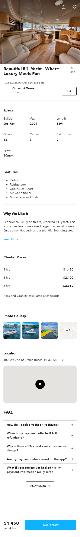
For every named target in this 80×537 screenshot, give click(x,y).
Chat (69, 91)
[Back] (4, 6)
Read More (10, 239)
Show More (37, 485)
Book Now (51, 525)
